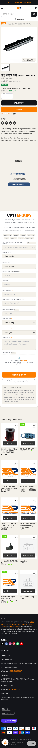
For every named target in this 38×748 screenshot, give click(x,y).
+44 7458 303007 (15, 671)
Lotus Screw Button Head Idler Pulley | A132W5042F (27, 526)
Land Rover (16, 624)
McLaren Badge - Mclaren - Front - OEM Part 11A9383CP (9, 598)
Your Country (7, 318)
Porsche (4, 626)
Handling (23, 561)
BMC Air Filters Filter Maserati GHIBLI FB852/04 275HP (9, 451)
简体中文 (5, 709)
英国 (7, 713)
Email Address (7, 290)
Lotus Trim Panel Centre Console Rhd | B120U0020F (9, 488)
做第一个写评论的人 (19, 184)
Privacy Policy (13, 739)
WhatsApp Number (10, 309)
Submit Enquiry (19, 375)
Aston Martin (9, 78)
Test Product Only (27, 596)
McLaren (29, 624)
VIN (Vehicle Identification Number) (18, 243)
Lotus (23, 624)
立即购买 (19, 109)
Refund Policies (25, 739)
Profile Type (7, 329)
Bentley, (9, 624)
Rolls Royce (14, 626)
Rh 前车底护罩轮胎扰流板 (9, 562)
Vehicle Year (10, 271)
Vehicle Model (7, 262)
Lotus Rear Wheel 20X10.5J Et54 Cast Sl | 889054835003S (28, 488)
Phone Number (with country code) (14, 299)
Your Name (6, 280)
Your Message (7, 337)
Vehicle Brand (7, 252)
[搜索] (34, 14)
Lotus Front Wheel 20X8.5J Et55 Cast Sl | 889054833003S (9, 526)
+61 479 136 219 (14, 689)
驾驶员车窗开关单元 (27, 449)
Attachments (8, 352)
